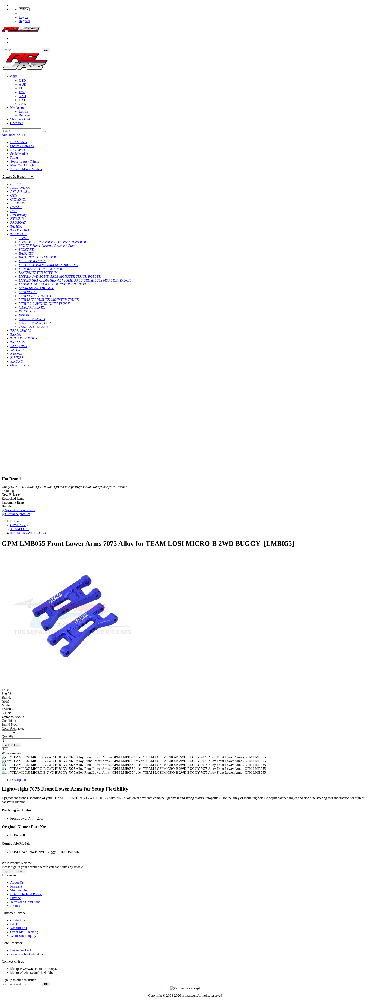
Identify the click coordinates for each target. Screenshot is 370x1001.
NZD (22, 96)
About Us (17, 882)
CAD (22, 104)
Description (18, 780)
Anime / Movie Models (26, 169)
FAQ (13, 924)
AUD (23, 84)
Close (20, 871)
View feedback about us (26, 954)
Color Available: (13, 728)
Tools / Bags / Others (24, 161)
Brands (15, 906)
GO (46, 49)
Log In (23, 17)
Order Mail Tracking (24, 932)
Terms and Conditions (25, 902)
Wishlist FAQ (19, 928)
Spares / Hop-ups (22, 146)
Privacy (15, 898)
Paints (14, 157)
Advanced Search (14, 135)
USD (22, 80)
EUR (22, 88)
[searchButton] (44, 131)
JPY (22, 92)
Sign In (7, 871)
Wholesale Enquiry (23, 936)
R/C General (18, 150)
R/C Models (18, 142)
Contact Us (17, 920)
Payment (16, 886)
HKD (23, 100)
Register (24, 21)
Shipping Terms (21, 890)
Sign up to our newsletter (19, 980)
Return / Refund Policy (26, 894)
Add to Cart (11, 745)
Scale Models (19, 153)
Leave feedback (21, 950)
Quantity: (8, 736)
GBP (13, 76)
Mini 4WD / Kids (22, 165)
